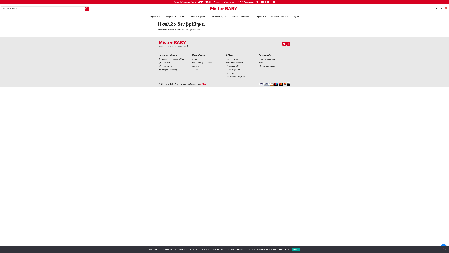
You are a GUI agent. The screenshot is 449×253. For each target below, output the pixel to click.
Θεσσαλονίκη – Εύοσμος (202, 63)
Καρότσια (154, 17)
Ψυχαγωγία (260, 17)
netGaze (203, 84)
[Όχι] (445, 249)
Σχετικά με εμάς (232, 59)
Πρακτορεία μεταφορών (235, 63)
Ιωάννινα (195, 66)
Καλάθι (261, 63)
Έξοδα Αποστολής (233, 66)
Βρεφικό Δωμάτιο (198, 17)
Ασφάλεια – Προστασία (239, 17)
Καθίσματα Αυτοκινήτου (174, 17)
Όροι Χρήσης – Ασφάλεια (235, 77)
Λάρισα (195, 70)
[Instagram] (288, 44)
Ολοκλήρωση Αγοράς (267, 66)
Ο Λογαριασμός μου (267, 59)
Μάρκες (296, 17)
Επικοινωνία (230, 73)
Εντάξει (296, 249)
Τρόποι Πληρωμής (233, 70)
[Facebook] (284, 44)
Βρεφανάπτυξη (218, 17)
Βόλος (194, 59)
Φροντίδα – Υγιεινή (278, 17)
